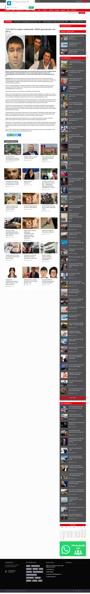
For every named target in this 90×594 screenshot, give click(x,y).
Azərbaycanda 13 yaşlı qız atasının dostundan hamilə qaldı (12, 256)
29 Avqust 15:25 (73, 343)
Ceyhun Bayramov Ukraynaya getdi (77, 507)
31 (63, 538)
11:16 (71, 131)
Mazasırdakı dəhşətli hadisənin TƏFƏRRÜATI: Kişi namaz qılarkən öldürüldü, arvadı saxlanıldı (30, 234)
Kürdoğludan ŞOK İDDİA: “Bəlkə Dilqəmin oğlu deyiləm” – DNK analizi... (76, 265)
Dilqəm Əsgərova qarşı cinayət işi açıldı (30, 157)
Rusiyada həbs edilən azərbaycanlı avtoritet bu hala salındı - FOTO (12, 183)
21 (78, 534)
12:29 (71, 83)
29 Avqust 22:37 (73, 237)
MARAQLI (57, 10)
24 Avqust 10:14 (46, 211)
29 (81, 536)
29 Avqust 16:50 (73, 303)
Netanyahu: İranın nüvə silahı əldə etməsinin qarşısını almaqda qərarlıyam (76, 440)
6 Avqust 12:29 (73, 470)
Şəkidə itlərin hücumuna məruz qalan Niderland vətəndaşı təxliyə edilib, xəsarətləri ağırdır (76, 146)
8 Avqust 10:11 (28, 284)
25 (68, 536)
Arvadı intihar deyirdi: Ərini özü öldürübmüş (30, 206)
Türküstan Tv (8, 12)
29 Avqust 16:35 (73, 311)
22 (81, 534)
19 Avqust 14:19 (28, 240)
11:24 (71, 123)
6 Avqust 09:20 (73, 510)
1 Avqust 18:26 (73, 462)
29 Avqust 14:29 (73, 361)
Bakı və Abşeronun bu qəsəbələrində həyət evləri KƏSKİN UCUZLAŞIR (75, 291)
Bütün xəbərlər (73, 397)
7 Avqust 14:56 (46, 284)
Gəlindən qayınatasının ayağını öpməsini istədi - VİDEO (20, 21)
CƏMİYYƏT (44, 10)
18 (68, 534)
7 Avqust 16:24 (73, 494)
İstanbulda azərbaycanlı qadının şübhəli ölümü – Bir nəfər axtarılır (12, 282)
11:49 (71, 107)
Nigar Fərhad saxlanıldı (28, 182)
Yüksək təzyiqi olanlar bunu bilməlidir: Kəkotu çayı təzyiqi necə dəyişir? (77, 62)
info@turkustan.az (36, 1)
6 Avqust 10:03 (73, 518)
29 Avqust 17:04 (73, 295)
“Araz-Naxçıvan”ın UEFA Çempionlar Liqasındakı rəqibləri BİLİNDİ (76, 136)
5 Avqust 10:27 (73, 410)
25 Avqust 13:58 (10, 211)
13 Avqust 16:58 (28, 260)
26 (71, 536)
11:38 (71, 115)
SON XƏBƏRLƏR (66, 58)
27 (75, 536)
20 (75, 534)
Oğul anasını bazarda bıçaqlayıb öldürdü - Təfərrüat (48, 158)
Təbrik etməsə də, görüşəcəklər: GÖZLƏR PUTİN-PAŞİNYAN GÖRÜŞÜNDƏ (76, 357)
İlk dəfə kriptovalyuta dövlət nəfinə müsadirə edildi (49, 207)
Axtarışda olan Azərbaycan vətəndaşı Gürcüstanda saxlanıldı (13, 158)
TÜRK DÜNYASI (30, 577)
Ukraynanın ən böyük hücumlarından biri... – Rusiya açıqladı (75, 499)
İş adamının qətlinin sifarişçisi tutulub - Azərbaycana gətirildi (30, 256)
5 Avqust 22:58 (73, 444)
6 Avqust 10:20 (73, 452)
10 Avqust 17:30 (10, 286)
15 (81, 533)
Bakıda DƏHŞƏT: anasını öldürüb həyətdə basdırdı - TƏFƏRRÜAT (47, 257)
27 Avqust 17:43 (10, 186)
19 (71, 534)
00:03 (71, 221)
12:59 (71, 67)
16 (84, 533)
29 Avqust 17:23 (73, 285)
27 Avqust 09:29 (28, 184)
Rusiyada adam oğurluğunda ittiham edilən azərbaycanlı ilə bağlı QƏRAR (12, 233)
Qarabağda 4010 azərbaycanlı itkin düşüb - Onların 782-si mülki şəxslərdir (77, 197)
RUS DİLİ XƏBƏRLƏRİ (37, 571)
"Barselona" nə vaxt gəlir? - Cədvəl (76, 257)
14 (78, 533)
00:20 (71, 210)
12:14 (71, 91)
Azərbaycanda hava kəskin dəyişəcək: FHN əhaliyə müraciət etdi (76, 163)
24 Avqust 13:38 (28, 209)
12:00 (71, 99)
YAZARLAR (51, 10)
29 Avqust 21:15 (73, 245)
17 (63, 534)
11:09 (71, 140)
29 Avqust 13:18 (73, 393)
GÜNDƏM (63, 10)
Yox (27, 7)
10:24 (71, 174)
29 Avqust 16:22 (73, 39)
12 (71, 533)
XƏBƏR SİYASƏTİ (20, 10)
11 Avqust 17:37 (46, 261)
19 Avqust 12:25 (46, 234)
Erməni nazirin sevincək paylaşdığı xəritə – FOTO (71, 21)
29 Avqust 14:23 (73, 369)
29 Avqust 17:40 (73, 269)
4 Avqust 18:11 (73, 478)
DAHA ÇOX (73, 10)
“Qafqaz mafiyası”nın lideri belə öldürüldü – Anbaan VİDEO (12, 207)
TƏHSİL (39, 10)
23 (84, 534)
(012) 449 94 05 (50, 569)
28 (78, 536)
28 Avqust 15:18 (46, 161)
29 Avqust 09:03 (28, 160)
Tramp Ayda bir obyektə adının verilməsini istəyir (46, 21)
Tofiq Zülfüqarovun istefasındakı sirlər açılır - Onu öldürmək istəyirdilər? (76, 180)
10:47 (71, 53)
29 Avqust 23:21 (73, 229)
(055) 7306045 (50, 571)
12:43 (71, 75)
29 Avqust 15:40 (73, 327)
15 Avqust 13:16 (10, 260)
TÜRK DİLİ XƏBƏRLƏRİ (31, 574)
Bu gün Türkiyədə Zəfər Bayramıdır (76, 171)
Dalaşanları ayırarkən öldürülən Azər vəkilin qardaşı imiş (31, 281)
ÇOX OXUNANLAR (66, 403)
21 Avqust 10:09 (10, 237)
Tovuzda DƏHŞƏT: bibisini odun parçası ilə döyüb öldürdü (48, 281)
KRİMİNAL (33, 10)
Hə (31, 7)
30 (84, 536)
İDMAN (13, 10)
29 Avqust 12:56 (10, 161)
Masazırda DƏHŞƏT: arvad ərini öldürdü (47, 231)
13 (75, 533)
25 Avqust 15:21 (46, 189)
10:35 (71, 168)
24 (63, 536)
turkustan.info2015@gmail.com (54, 574)
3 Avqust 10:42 (73, 419)
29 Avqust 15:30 (73, 335)
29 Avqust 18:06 (73, 253)
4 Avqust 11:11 (73, 435)
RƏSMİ (68, 10)
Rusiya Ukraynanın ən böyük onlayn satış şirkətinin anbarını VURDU (75, 457)
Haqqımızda (79, 1)
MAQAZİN (27, 10)
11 (68, 533)
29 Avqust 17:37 (73, 278)
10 (63, 533)
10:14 (71, 192)
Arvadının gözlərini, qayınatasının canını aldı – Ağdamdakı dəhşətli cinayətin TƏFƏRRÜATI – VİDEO (48, 184)
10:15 (71, 184)
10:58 (71, 150)
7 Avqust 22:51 (73, 427)
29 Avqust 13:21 (73, 385)
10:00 (71, 202)
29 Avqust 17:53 (73, 259)
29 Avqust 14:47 (73, 46)
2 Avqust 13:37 (73, 503)
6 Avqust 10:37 (73, 486)
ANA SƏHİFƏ (7, 10)
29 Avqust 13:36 (73, 377)
